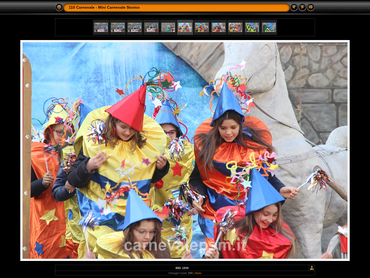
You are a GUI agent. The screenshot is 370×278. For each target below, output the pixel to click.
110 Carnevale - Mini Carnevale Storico (104, 7)
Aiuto (198, 273)
